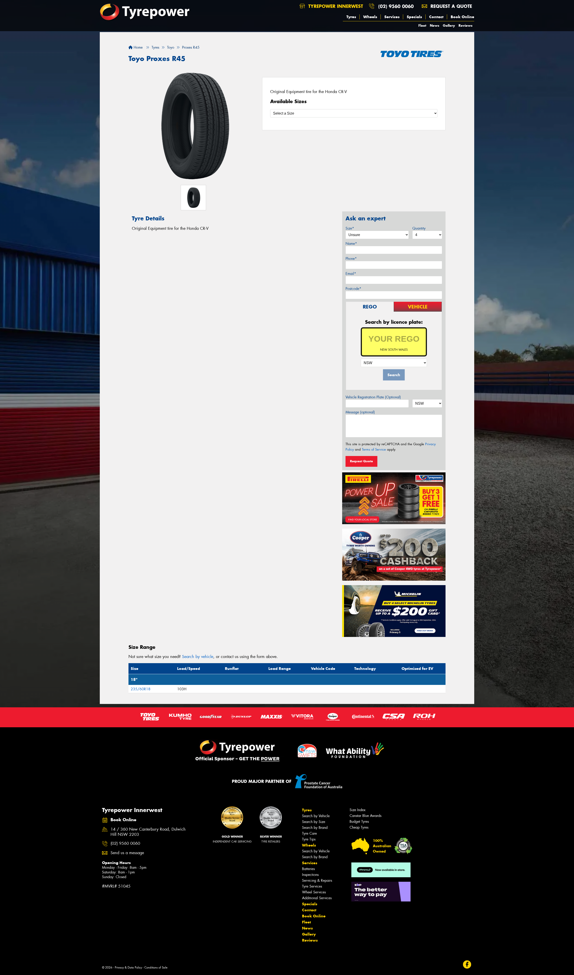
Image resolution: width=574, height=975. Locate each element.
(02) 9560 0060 (396, 6)
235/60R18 (140, 689)
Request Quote (361, 461)
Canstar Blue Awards (365, 815)
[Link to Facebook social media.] (467, 964)
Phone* (351, 258)
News (434, 25)
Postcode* (353, 288)
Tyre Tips (308, 839)
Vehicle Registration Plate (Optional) (373, 397)
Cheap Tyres (359, 827)
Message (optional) (360, 412)
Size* (350, 228)
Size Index (357, 810)
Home (138, 47)
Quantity (419, 228)
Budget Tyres (359, 821)
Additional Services (317, 898)
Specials (414, 16)
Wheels (370, 16)
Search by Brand (315, 827)
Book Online (462, 16)
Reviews (465, 25)
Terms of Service (374, 449)
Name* (351, 243)
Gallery (449, 25)
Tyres (351, 16)
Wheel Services (314, 892)
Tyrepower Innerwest (335, 6)
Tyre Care (309, 833)
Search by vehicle (197, 656)
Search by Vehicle (316, 816)
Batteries (308, 868)
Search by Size (313, 821)
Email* (351, 273)
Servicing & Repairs (317, 880)
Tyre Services (312, 886)
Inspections (310, 874)
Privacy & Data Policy (128, 967)
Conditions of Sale (155, 967)
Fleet (422, 25)
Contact (436, 16)
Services (392, 16)
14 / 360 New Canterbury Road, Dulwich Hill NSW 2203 (148, 832)
